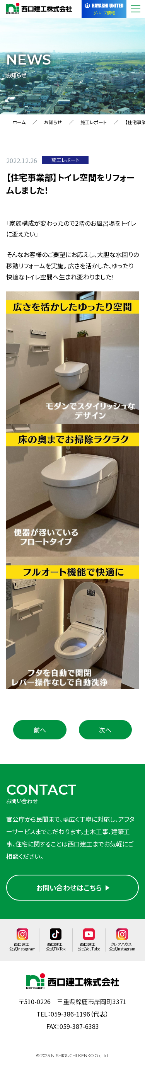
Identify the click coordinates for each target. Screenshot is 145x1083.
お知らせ (53, 122)
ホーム (19, 122)
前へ (40, 729)
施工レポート (93, 122)
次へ (105, 729)
